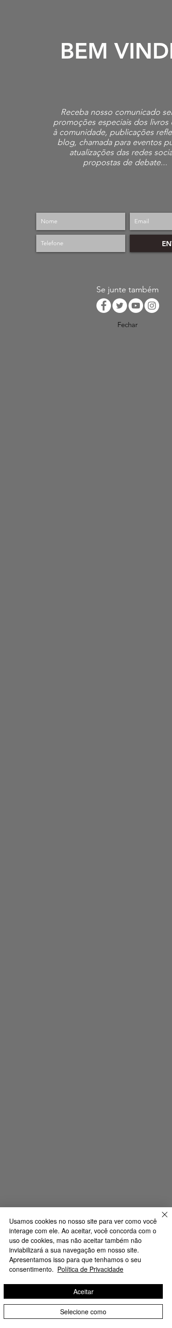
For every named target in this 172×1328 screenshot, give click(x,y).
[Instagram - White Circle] (151, 305)
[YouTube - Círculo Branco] (135, 305)
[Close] (159, 1220)
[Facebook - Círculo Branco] (103, 305)
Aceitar (83, 1291)
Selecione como (83, 1311)
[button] (127, 324)
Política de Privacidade (90, 1269)
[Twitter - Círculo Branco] (119, 305)
